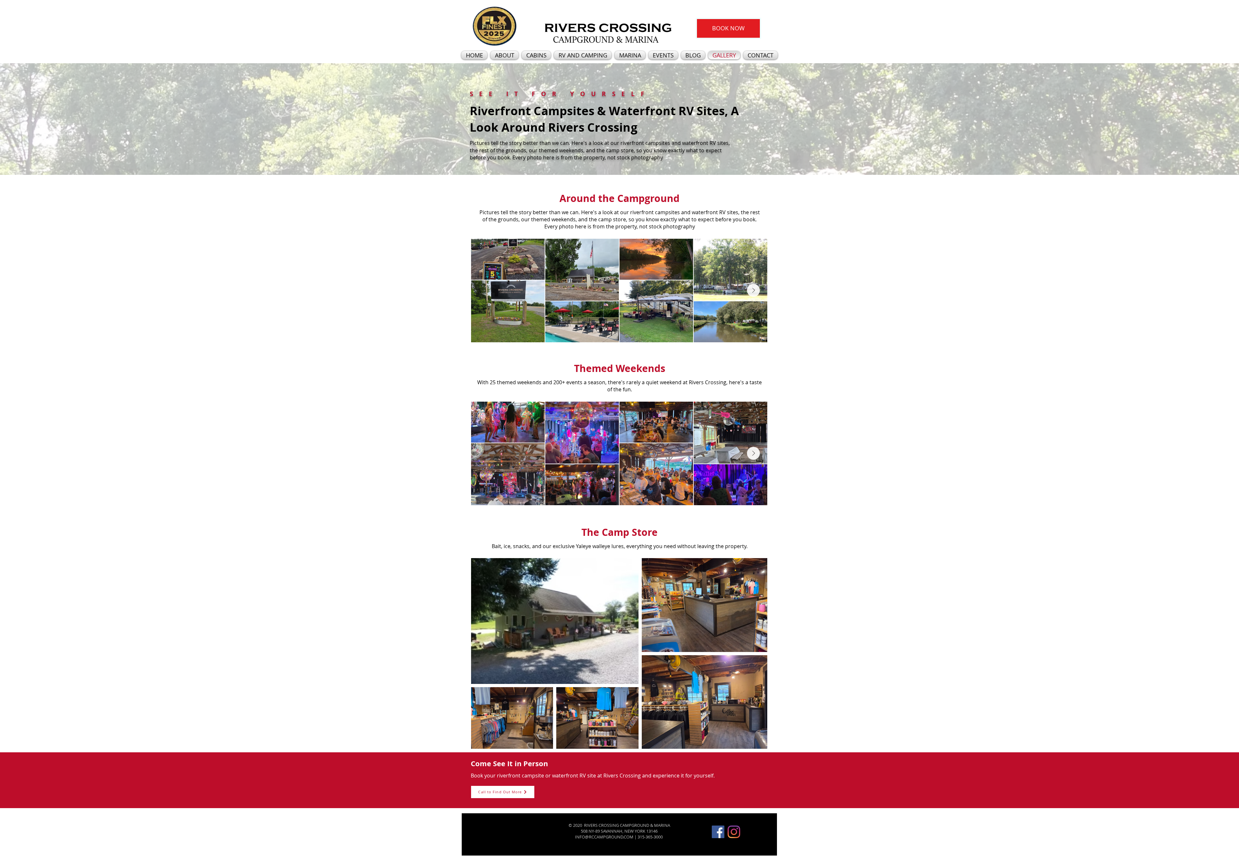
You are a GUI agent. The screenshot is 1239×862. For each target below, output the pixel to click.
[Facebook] (718, 832)
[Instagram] (734, 832)
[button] (728, 28)
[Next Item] (753, 290)
